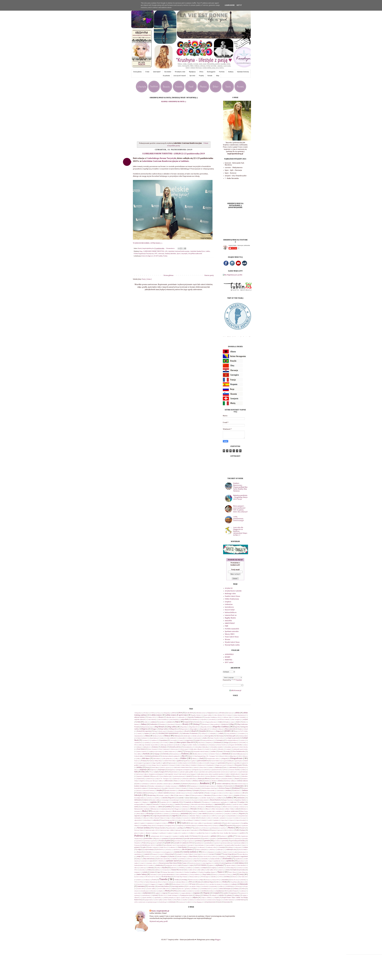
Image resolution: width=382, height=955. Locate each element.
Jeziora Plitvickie (211, 776)
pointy (176, 836)
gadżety (187, 760)
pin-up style (186, 830)
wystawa (242, 893)
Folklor (184, 758)
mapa (149, 804)
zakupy (237, 895)
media (168, 807)
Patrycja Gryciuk (159, 828)
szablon (189, 867)
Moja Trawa (244, 811)
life (244, 793)
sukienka (151, 867)
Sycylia (165, 867)
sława (189, 858)
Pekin (188, 828)
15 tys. (158, 713)
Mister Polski (229, 809)
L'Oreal (189, 793)
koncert (185, 783)
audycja (153, 722)
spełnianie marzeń (172, 861)
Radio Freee (163, 847)
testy (242, 874)
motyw (167, 813)
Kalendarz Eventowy (243, 72)
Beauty (186, 724)
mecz (161, 807)
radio (144, 847)
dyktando (146, 747)
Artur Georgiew (235, 719)
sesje (139, 856)
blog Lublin (172, 727)
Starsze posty (209, 275)
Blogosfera (174, 729)
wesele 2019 (140, 888)
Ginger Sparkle (156, 763)
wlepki (160, 891)
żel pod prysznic (210, 902)
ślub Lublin (201, 870)
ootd (209, 820)
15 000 (152, 713)
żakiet (189, 902)
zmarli (184, 899)
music (211, 813)
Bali (244, 722)
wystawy (136, 895)
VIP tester (192, 884)
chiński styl (187, 736)
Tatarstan (222, 874)
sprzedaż (241, 861)
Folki (176, 758)
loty (244, 795)
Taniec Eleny (232, 872)
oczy (243, 818)
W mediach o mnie (180, 72)
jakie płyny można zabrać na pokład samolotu (211, 774)
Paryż (215, 825)
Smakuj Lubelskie (170, 253)
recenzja (222, 847)
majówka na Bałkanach (193, 802)
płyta (170, 833)
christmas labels (243, 736)
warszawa (141, 886)
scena (161, 854)
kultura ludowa (143, 793)
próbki (159, 845)
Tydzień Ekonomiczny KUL (152, 882)
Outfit (184, 823)
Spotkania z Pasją (206, 861)
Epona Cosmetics (142, 751)
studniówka (159, 865)
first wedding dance (231, 756)
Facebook (146, 754)
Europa (187, 751)
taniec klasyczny (243, 872)
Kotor (178, 788)
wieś (215, 888)
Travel (154, 879)
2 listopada (166, 713)
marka (178, 804)
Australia (161, 722)
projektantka (208, 843)
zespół (216, 897)
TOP (220, 876)
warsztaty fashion (163, 886)
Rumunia (210, 852)
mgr (219, 806)
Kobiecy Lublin (198, 780)
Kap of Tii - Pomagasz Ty (163, 778)
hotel (147, 767)
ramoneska (192, 847)
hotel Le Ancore (165, 767)
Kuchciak (220, 790)
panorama (235, 823)
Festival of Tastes (215, 754)
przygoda (220, 845)
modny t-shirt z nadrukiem (215, 811)
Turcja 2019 (215, 879)
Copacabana (163, 740)
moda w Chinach (165, 811)
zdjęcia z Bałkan (206, 897)
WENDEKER (229, 886)
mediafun (177, 806)
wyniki (225, 893)
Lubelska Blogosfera (169, 797)
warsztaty (151, 886)
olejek (204, 820)
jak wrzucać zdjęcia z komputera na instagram (150, 774)
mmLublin (228, 620)
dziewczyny (184, 749)
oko (179, 820)
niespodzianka (232, 815)
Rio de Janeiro (187, 849)
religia (139, 849)
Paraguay (160, 825)
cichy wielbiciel (171, 738)
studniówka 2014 (171, 865)
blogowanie (184, 729)
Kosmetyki (240, 786)
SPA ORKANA (159, 861)
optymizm (150, 823)
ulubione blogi (208, 882)
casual (139, 733)
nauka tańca (206, 815)
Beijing (196, 724)
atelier (146, 722)
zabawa (197, 895)
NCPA (214, 815)
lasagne (214, 793)
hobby (246, 765)
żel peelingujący (197, 902)
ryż (230, 852)
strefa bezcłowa (195, 863)
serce (205, 854)
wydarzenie (147, 893)
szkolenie (221, 867)
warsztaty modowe (178, 886)
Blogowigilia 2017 (205, 729)
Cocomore (145, 740)
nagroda (146, 816)
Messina (193, 806)
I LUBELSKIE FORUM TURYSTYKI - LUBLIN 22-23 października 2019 (173, 154)
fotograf (225, 758)
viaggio (160, 884)
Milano (208, 809)
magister (137, 802)
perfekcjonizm (214, 828)
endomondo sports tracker (240, 749)
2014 (180, 713)
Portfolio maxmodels (232, 629)
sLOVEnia (182, 858)
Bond (246, 729)
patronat (245, 825)
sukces (136, 867)
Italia (136, 772)
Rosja (139, 852)
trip (201, 879)
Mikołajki (194, 809)
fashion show (197, 754)
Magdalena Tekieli (240, 800)
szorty (240, 867)
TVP (135, 882)
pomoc (158, 838)
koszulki (165, 788)
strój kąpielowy (227, 863)
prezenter (217, 840)
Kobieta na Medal (210, 780)
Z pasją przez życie (186, 895)
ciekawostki (181, 738)
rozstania (157, 852)
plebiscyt (163, 833)
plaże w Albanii (145, 833)
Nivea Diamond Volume (157, 818)
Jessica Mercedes (198, 776)
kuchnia (228, 790)
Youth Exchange (172, 895)
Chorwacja (219, 736)
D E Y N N (164, 742)
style (191, 865)
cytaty (198, 740)
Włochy (168, 891)
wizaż (136, 891)
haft (178, 765)
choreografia (209, 736)
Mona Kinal (140, 813)
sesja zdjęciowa (243, 854)
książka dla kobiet (171, 790)
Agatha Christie (196, 715)
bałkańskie (153, 724)
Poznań (161, 840)
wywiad (154, 895)
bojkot (240, 729)
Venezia (139, 884)
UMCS (218, 882)
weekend (205, 886)
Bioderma (206, 724)
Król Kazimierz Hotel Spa (209, 788)
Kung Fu (153, 793)
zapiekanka (157, 897)
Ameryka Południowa (195, 717)
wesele (246, 886)
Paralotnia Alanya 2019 (204, 825)
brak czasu (162, 731)
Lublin (208, 251)
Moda (144, 811)
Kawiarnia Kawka (227, 778)
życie (220, 902)
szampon (205, 867)
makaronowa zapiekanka (220, 802)
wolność (190, 891)
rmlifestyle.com (231, 849)
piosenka (194, 830)
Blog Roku (184, 727)
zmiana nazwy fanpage (214, 899)
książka (159, 790)
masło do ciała (237, 804)
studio (151, 865)
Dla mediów (167, 72)
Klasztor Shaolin (185, 780)
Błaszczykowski (230, 729)
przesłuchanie (200, 845)
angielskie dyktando (140, 719)
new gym (222, 815)
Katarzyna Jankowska (189, 778)
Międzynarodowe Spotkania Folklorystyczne (146, 809)
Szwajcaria (165, 870)
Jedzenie (147, 776)
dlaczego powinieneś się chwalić (170, 745)
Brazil (194, 731)
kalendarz (245, 776)
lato (221, 793)
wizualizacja (144, 891)
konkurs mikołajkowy (223, 783)
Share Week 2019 (205, 856)
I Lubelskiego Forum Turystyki (161, 158)
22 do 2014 (189, 713)
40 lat (215, 713)
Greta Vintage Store (154, 765)
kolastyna (145, 783)
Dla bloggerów (211, 72)
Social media (227, 859)
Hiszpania (238, 765)
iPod (225, 769)
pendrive (197, 828)
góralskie (237, 763)
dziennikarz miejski (216, 747)
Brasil (187, 731)
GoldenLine (229, 604)
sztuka (149, 870)
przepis (191, 845)
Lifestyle (138, 795)
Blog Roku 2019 (205, 727)
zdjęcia (195, 897)
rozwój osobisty (190, 852)
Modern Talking (192, 811)
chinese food (157, 736)
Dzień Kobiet (141, 749)
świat (227, 870)
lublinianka (241, 797)
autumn (169, 722)
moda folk (155, 811)
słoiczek (196, 858)
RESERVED (160, 849)
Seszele (147, 856)
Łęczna (194, 800)
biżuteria (225, 724)
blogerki (236, 727)
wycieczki (137, 893)
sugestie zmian (230, 865)
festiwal (226, 754)
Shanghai (164, 856)
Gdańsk (246, 760)
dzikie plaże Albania (196, 749)
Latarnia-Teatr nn (231, 615)
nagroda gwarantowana (161, 815)
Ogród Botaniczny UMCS (169, 820)
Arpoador (204, 719)
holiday (139, 767)
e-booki (213, 749)
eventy (228, 751)
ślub (186, 870)
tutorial (243, 879)
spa (151, 861)
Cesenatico (242, 733)
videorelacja (176, 884)
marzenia (218, 804)
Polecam (194, 836)
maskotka (228, 804)
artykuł (245, 719)
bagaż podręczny (211, 722)
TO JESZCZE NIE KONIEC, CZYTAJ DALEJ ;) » (147, 243)
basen (178, 724)
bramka (170, 731)
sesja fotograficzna (230, 854)
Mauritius (144, 806)
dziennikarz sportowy (231, 747)
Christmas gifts (231, 736)
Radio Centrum (153, 847)
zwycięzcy (182, 902)
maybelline (153, 806)
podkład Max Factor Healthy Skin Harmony (224, 833)
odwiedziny (147, 820)
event (221, 751)
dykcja (139, 747)
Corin (180, 740)
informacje (233, 767)
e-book (207, 749)
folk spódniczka (167, 758)
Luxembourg (174, 800)
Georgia (139, 763)
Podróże (139, 836)
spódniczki (230, 861)
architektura (194, 719)
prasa (191, 840)
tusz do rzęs (234, 879)
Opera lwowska (240, 820)
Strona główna (137, 72)
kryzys (139, 790)
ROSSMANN (147, 852)
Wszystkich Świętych (232, 891)
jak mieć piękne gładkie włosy (188, 772)
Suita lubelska (241, 865)
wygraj (164, 893)
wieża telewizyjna (225, 888)
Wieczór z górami (184, 888)
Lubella (157, 797)
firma (221, 756)
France (136, 760)
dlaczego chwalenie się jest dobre (149, 745)
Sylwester (174, 867)
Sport (179, 253)
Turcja (208, 879)
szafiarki (196, 867)
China (147, 736)
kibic (161, 780)
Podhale (191, 833)
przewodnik (210, 845)
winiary (236, 888)
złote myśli (158, 899)
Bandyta (162, 724)
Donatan (211, 745)
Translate (238, 680)
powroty (146, 840)
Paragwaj (180, 825)
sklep (138, 858)
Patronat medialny (144, 828)
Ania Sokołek (152, 719)
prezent (207, 841)
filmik (190, 756)
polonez (214, 836)
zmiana (191, 899)
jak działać (174, 772)
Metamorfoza (210, 806)
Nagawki (242, 813)
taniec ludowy (142, 874)
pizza (220, 830)
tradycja (146, 879)
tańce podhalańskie (181, 874)
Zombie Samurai (228, 899)
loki (226, 795)
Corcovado (173, 740)
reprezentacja (149, 849)
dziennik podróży (175, 747)
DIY (135, 745)
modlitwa (202, 811)
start (142, 863)
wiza (243, 888)
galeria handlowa (202, 760)
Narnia (185, 815)
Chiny (166, 736)
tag (158, 872)
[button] (127, 162)
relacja (246, 847)
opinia (136, 823)
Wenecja (238, 886)
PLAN (237, 830)
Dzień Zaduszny (164, 749)
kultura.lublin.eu (230, 612)
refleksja (230, 847)
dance (172, 742)
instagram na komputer (183, 769)
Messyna (200, 806)
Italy (143, 772)
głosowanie (172, 763)
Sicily (229, 856)
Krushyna (235, 788)
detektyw (234, 742)
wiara (174, 888)
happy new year (220, 765)
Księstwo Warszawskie (208, 790)
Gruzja (172, 765)
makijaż (242, 802)
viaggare (153, 884)
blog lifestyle (160, 727)
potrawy (238, 838)
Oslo (164, 823)
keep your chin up (152, 780)
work (197, 891)
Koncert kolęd (229, 610)
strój (216, 863)
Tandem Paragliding (190, 872)
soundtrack (238, 858)
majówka (153, 802)
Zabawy (206, 895)
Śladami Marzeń (176, 870)
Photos (231, 828)
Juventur (236, 776)
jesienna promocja (179, 776)
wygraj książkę (174, 893)
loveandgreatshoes (139, 797)
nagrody (175, 816)
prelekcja (198, 840)
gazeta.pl (238, 760)
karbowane (177, 778)
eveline (213, 751)
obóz (209, 818)
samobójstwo (138, 854)
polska (230, 836)
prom (217, 843)
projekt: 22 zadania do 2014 (184, 843)
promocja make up (226, 843)
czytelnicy (147, 742)
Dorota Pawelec (222, 745)
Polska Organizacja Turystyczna (144, 253)
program (152, 843)
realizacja (201, 847)
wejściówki (213, 886)
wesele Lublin (151, 888)
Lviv (182, 800)
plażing (155, 833)
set (153, 856)
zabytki (221, 895)
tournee (139, 879)
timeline (214, 876)
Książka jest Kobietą (185, 790)
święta (152, 872)
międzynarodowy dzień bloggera (171, 809)
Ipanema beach (216, 769)
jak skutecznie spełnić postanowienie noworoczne (214, 772)
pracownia (177, 840)
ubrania (171, 882)
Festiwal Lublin (138, 756)
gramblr (143, 765)
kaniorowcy (150, 778)
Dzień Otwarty (152, 749)
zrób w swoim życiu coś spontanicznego (145, 902)
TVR (141, 882)
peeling (180, 828)
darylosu (208, 742)
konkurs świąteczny (140, 786)
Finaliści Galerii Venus (232, 596)
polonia (223, 836)
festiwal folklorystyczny (238, 754)
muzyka (227, 813)
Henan (230, 765)
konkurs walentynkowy (156, 786)
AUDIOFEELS (229, 654)
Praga (185, 840)
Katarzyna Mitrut (203, 778)
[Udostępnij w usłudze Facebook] (185, 248)
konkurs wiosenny (171, 786)
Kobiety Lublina (230, 780)
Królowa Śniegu (224, 788)
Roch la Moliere (243, 849)
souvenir (144, 861)
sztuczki (141, 870)
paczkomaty (208, 823)
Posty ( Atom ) (147, 279)
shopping (222, 856)
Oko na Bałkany (187, 820)
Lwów (188, 800)
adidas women (156, 715)
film (183, 756)
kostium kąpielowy (155, 788)
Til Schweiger (205, 876)
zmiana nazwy (200, 899)
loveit (150, 797)
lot (230, 795)
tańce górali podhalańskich (166, 874)
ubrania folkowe (181, 882)
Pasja (222, 825)
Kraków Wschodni (195, 788)
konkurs (205, 783)
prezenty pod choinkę (238, 840)
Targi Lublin (206, 874)
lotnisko (237, 795)
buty (236, 731)
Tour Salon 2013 (243, 876)
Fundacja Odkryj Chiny (155, 760)
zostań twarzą (240, 899)
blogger (154, 729)
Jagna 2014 (164, 772)
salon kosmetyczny (239, 852)
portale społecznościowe (193, 838)
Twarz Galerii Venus (232, 637)
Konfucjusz (194, 783)
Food (202, 758)
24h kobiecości (200, 713)
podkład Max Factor (203, 833)
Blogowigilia (193, 729)
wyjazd (216, 893)
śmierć (221, 870)
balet (238, 722)
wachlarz (226, 884)
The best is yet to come (152, 876)
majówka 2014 (178, 802)
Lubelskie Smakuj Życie (197, 251)
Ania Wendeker (162, 719)
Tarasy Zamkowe (195, 874)
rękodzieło (176, 849)
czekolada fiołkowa (232, 740)
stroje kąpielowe (207, 863)
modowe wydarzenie (231, 811)
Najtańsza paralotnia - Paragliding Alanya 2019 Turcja (240, 497)
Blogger (217, 939)
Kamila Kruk (140, 778)
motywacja (175, 813)
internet (207, 769)
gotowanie (221, 763)
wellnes (221, 886)
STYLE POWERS (201, 865)
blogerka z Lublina (221, 727)
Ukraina (198, 882)
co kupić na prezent (232, 738)
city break (197, 738)
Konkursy (230, 72)
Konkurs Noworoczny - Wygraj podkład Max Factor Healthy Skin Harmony (240, 487)
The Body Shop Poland (180, 876)
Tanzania (153, 874)
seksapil (179, 854)
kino (177, 780)
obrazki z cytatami (219, 818)
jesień (189, 776)
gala (193, 760)
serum (211, 854)
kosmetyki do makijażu (140, 788)
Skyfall (174, 858)
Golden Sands (183, 763)
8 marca (230, 713)
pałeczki (227, 823)
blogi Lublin (164, 729)
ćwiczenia (156, 742)
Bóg (155, 731)
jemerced (155, 776)
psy (244, 845)
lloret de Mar (218, 795)
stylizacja (219, 865)
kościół (172, 788)
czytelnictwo (138, 742)
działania (155, 747)
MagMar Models (230, 618)
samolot (147, 854)
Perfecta (205, 828)
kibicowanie (169, 780)
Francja (143, 760)
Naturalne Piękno (195, 815)
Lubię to (220, 797)
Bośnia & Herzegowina (144, 731)
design (226, 742)
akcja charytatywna (239, 715)
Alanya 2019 (151, 717)
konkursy (183, 786)
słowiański (204, 858)
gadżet (179, 760)
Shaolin (172, 856)
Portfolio (222, 72)
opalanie (216, 820)
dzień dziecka (244, 747)
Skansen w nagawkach (241, 856)
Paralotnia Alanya (190, 825)
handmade (210, 765)
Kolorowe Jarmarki (156, 783)
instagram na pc (197, 769)
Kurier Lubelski (164, 793)
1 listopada (137, 713)
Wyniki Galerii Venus (232, 642)
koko (138, 783)
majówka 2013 (165, 802)
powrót (154, 840)
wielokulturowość (206, 888)
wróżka (211, 891)
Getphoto (228, 602)
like (172, 795)
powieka (245, 838)
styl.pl (185, 865)
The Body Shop (166, 876)
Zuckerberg (162, 902)
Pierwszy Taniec (139, 830)
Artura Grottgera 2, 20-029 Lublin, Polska (154, 256)
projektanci (199, 843)
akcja (229, 715)
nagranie (137, 815)
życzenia (227, 902)
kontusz (220, 786)
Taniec (220, 872)
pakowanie (218, 823)
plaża (136, 833)
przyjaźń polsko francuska (232, 845)
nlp (168, 818)
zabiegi (213, 895)
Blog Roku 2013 (193, 727)
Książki (196, 790)
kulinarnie (237, 790)
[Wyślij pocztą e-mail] (179, 248)
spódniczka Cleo (219, 861)
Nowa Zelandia (176, 818)
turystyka (184, 253)
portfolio (205, 838)
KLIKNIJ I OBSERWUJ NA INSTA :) (173, 101)
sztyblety (156, 870)
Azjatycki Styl (188, 722)
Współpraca (192, 72)
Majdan (145, 802)
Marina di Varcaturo (167, 804)
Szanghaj (213, 867)
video (167, 884)
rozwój (177, 852)
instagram (171, 769)
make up (233, 802)
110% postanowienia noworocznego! (238, 518)
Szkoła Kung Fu (231, 867)
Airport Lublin (207, 715)
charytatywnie (138, 736)
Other (171, 823)
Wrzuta (227, 639)
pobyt (184, 833)
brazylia (203, 731)
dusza (246, 745)
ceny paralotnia (231, 733)
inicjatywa (242, 767)
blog (141, 251)
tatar (214, 874)
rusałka (218, 852)
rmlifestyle (220, 849)
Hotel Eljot (155, 767)
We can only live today (193, 886)
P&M (226, 626)
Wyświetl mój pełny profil (159, 921)
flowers (246, 756)
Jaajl (156, 772)
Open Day (224, 820)
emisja (228, 749)
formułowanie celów (213, 758)
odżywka (156, 820)
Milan (201, 809)
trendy (177, 879)
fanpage (157, 754)
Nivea (146, 818)
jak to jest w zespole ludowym (239, 772)
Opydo (158, 823)
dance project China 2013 (186, 742)
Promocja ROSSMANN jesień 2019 (144, 845)
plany (243, 830)
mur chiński (203, 813)
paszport (237, 825)
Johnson (220, 776)
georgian (147, 763)
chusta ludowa (154, 738)
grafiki (136, 765)
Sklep (217, 76)
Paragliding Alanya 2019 (148, 825)
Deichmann (217, 742)
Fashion (185, 754)
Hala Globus (185, 765)
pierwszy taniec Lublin (167, 830)
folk (138, 758)
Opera (232, 820)
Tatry (229, 874)
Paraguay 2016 (170, 825)
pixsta (214, 830)
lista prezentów (197, 795)
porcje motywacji (176, 838)
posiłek (213, 838)
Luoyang (165, 800)
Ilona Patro (203, 767)
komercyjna (168, 783)
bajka (221, 722)
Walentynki (244, 884)
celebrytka (213, 733)
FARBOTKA (228, 660)
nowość (186, 818)
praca (169, 841)
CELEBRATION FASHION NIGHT (168, 733)
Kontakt (210, 76)
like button (180, 795)
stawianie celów (151, 863)
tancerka (179, 872)
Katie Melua (215, 778)
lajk (208, 793)
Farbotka (166, 754)
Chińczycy (177, 736)
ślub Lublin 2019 (211, 870)
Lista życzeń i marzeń (180, 76)
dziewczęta (174, 749)
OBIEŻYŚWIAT (230, 623)
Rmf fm (212, 849)
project (159, 843)
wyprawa (234, 893)
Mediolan (185, 806)
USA (246, 882)
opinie (143, 823)
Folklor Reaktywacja (232, 599)
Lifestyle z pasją (163, 795)
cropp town (189, 740)
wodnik (183, 891)
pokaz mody (184, 836)
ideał (196, 767)
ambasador (181, 717)
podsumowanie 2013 (157, 836)
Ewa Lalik (137, 754)
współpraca (220, 891)
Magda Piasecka (227, 800)
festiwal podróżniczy (152, 756)
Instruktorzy (229, 607)
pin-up (178, 830)
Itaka (243, 769)
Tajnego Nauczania (168, 872)
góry (244, 763)
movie (194, 813)
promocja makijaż (240, 843)
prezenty (225, 840)
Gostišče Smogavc (210, 763)
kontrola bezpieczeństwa (207, 786)
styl (179, 865)
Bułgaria (219, 731)
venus (146, 884)
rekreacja (161, 253)
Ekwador (221, 749)
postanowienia (222, 838)
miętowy (185, 809)
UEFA (191, 882)
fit (240, 756)
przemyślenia (182, 845)
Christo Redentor (142, 738)
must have (219, 813)
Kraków (184, 788)
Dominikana (203, 745)
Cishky (189, 738)
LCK (166, 251)
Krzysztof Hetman (149, 790)
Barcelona (171, 724)
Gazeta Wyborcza (216, 760)
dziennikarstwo (188, 747)
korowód (229, 786)
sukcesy (143, 867)
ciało (162, 738)
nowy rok (195, 818)
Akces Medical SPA (219, 715)
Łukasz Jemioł (203, 800)
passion (229, 825)
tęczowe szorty (138, 876)
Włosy (176, 891)
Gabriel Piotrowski (169, 760)
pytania (136, 847)
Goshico (200, 763)
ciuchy (205, 738)
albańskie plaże (171, 717)
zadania (229, 895)
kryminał (245, 788)
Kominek (177, 783)
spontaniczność (187, 861)
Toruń (234, 876)
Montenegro (151, 813)
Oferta (201, 72)
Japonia (139, 776)
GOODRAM (192, 763)
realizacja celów (211, 847)
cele (153, 733)
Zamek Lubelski (146, 897)
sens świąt (198, 854)
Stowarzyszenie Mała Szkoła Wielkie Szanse (173, 863)
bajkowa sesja (230, 722)
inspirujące (161, 769)
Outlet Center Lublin (196, 823)
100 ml (145, 713)
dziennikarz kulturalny (202, 747)
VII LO (185, 884)
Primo (144, 843)
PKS (230, 830)
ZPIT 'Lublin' (229, 662)
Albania (160, 717)
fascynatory (175, 754)
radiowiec (173, 847)
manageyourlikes (139, 804)
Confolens (154, 740)
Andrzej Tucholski (240, 717)
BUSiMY (227, 657)
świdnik (145, 872)
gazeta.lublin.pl (228, 760)
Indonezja (218, 767)
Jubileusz (229, 776)
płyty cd (177, 833)
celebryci (204, 733)
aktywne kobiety (139, 717)
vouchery (201, 884)
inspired (153, 769)
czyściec (242, 740)
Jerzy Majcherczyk (166, 776)
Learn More (230, 5)
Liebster (237, 793)
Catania (146, 733)
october (237, 818)
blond (214, 729)
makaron (207, 802)
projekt (168, 843)
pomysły (165, 838)
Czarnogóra (220, 740)
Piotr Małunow (204, 830)
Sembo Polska (188, 854)
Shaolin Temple (182, 856)
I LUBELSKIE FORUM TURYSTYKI (153, 251)
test (234, 874)
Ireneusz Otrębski (234, 769)
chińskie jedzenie (197, 736)
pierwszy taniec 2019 (152, 830)
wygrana (196, 893)
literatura (208, 795)
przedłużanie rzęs (170, 845)
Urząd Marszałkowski (195, 253)
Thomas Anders (193, 876)
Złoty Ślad (177, 899)
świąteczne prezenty (238, 870)
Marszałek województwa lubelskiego (201, 804)
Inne (135, 769)
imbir (211, 767)
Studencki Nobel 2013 (140, 865)
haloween (201, 765)
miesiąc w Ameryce (239, 806)
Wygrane (206, 893)
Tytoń (165, 882)
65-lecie (222, 713)
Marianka (156, 804)
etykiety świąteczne (169, 751)
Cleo (222, 738)
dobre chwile (193, 745)
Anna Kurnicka (174, 719)
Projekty (201, 76)
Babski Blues (199, 722)
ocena (230, 818)
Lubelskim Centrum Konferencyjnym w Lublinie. (165, 161)
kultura (245, 790)
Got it (239, 5)
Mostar (160, 813)
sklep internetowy (149, 858)
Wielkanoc (195, 888)
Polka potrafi (204, 836)
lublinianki (137, 800)
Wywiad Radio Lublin (232, 645)
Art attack (212, 719)
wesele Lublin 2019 (163, 888)
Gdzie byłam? (157, 72)
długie (184, 745)
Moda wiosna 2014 (179, 811)
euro (180, 751)
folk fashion (156, 758)
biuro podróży (215, 724)
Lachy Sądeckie (199, 793)
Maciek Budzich (215, 800)
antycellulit (184, 719)
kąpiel (142, 780)
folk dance (146, 758)
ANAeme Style (228, 717)
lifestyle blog (151, 795)
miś (237, 809)
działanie (164, 747)
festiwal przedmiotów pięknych (170, 756)
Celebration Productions (190, 733)
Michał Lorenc (227, 806)
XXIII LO (163, 895)
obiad (203, 818)
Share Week (193, 856)
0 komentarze (170, 248)
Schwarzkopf (169, 854)
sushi (158, 867)
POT (156, 253)
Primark (136, 843)
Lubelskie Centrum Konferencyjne (179, 251)
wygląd (157, 893)
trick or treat (193, 879)
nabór (234, 813)
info (226, 767)
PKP (225, 830)
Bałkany (144, 724)
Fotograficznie (236, 758)
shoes (215, 856)
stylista (211, 865)
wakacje (234, 884)
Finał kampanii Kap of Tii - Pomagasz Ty (205, 756)
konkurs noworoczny (239, 783)
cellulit (221, 733)
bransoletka (178, 731)
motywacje (185, 813)
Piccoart (242, 828)
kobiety (220, 780)
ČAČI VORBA (244, 731)
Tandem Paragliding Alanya (207, 872)
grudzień (165, 765)
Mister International (218, 809)
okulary (197, 820)
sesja (218, 854)
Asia (139, 722)
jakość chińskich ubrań (232, 774)
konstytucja (194, 786)
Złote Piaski (167, 899)
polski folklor (148, 838)
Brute (211, 731)
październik (171, 828)
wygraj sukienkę (186, 893)
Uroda (224, 882)
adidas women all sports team (176, 715)
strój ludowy (240, 863)
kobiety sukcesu (243, 780)
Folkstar (194, 758)
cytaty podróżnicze (208, 740)
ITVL (150, 772)
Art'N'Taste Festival (223, 719)
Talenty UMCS (229, 634)
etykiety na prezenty (155, 751)
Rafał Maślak (182, 847)
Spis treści (192, 76)
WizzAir (153, 891)
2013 (174, 713)
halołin (194, 765)
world (204, 891)
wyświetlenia (146, 895)
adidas (237, 713)
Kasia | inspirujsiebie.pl (145, 248)
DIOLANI (242, 742)
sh (157, 856)
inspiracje (143, 769)
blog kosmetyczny (147, 727)
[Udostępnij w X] (183, 248)
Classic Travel (214, 738)
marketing (186, 804)
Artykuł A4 (228, 588)
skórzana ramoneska (164, 858)
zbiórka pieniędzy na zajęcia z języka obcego (177, 897)
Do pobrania (166, 76)
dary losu (201, 742)
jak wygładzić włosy (171, 774)
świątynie (137, 872)
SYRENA (181, 867)
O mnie (147, 72)
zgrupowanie (149, 899)
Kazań (237, 778)
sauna (154, 854)
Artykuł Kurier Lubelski (233, 591)
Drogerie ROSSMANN (235, 745)
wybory (243, 891)
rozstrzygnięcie (167, 852)
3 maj (209, 713)
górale (230, 763)
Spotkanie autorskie (232, 631)
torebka (227, 876)
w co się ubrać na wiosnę (214, 884)
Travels (163, 879)
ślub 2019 (192, 870)
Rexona (168, 849)
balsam (136, 724)
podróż (242, 833)
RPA (203, 852)
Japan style (245, 774)
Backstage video (230, 593)
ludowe (146, 800)
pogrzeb (168, 836)
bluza (221, 729)
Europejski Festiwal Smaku (201, 751)
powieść (139, 840)
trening (184, 879)
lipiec (188, 795)
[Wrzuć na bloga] (181, 248)
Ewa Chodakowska (239, 751)
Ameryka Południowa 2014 (213, 717)
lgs (231, 793)
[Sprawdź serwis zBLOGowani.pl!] (235, 690)
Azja (177, 722)
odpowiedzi (137, 820)
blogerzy (144, 729)
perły (223, 828)
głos (164, 763)
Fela (205, 754)
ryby (225, 852)
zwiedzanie (172, 902)
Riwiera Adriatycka (201, 849)
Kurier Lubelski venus (178, 793)
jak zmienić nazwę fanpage (187, 774)
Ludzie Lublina (156, 800)
